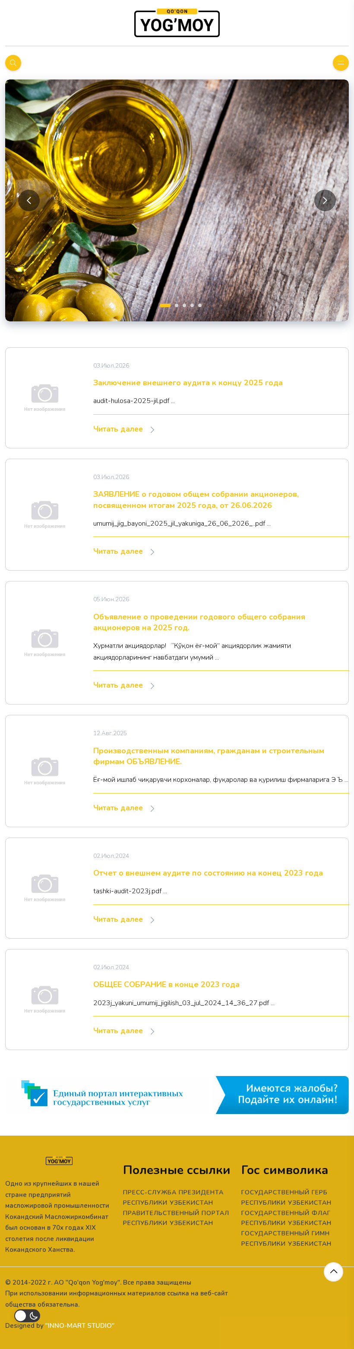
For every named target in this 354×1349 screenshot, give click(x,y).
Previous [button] (29, 200)
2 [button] (175, 304)
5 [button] (199, 304)
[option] (177, 200)
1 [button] (160, 304)
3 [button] (183, 304)
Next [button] (325, 200)
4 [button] (191, 304)
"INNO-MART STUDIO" (79, 1325)
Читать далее (119, 429)
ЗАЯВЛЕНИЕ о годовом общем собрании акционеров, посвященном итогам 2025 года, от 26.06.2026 (196, 499)
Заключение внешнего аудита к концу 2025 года (188, 383)
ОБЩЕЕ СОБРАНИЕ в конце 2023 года (166, 984)
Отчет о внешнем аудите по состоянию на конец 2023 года (208, 873)
